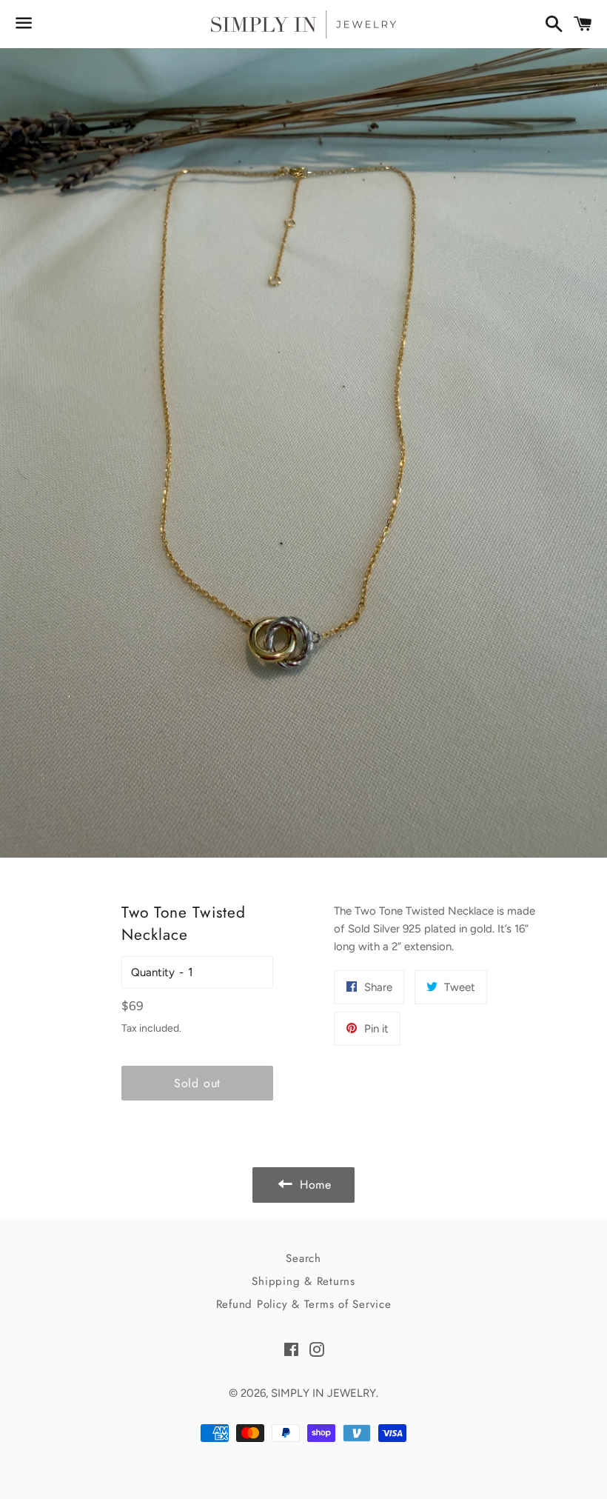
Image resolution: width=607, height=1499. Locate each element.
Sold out (197, 1083)
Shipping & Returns (303, 1281)
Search (303, 1258)
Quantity (153, 972)
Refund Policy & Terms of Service (304, 1304)
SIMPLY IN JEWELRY (323, 1393)
